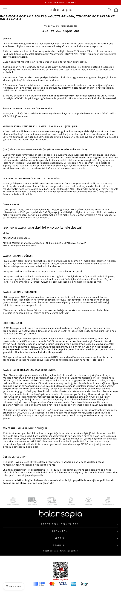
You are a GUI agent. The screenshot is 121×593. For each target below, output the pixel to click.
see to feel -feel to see (59, 524)
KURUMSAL (59, 531)
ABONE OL (59, 545)
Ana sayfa (49, 26)
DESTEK (60, 538)
